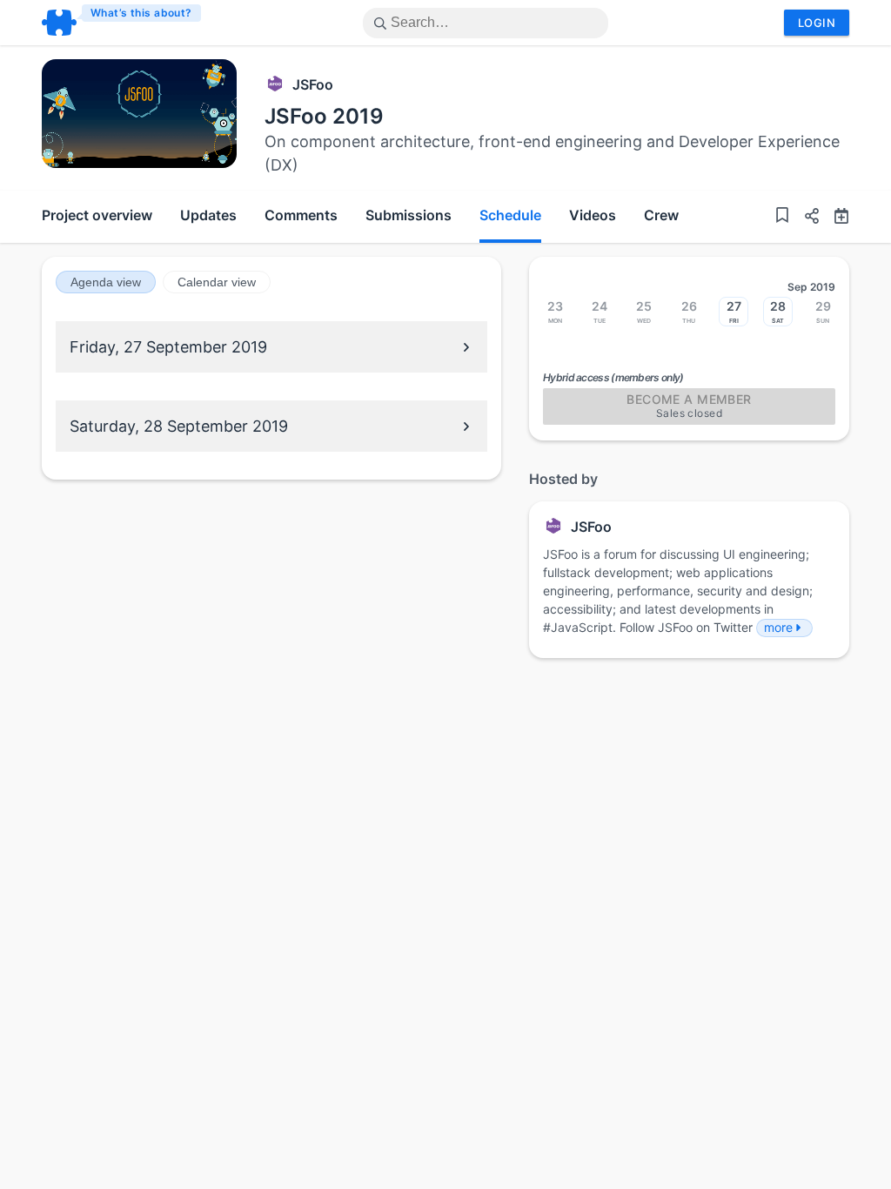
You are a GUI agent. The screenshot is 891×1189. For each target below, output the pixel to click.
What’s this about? (141, 12)
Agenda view (105, 282)
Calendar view (217, 282)
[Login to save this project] (782, 217)
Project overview (97, 215)
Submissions (408, 215)
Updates (208, 215)
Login (816, 23)
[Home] (122, 23)
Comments (301, 215)
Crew (661, 215)
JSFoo (312, 84)
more (778, 627)
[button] (805, 218)
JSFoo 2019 (324, 116)
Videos (592, 215)
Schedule (510, 215)
